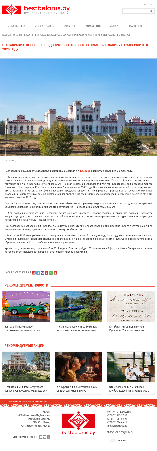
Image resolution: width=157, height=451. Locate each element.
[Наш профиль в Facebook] (48, 437)
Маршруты (136, 25)
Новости (28, 34)
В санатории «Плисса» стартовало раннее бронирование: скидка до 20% (26, 388)
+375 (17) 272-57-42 (117, 415)
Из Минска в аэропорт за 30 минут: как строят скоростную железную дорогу (77, 330)
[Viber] (42, 273)
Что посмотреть (15, 25)
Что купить (93, 25)
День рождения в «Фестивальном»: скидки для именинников (77, 388)
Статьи (114, 25)
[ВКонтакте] (34, 273)
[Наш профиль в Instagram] (40, 437)
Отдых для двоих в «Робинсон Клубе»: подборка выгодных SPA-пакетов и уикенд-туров (128, 390)
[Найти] (151, 11)
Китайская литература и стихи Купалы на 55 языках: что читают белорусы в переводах (128, 330)
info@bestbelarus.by (117, 425)
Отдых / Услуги (45, 25)
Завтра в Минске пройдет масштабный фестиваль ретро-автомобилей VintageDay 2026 (22, 330)
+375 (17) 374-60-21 (117, 422)
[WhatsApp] (51, 273)
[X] (55, 273)
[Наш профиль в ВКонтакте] (44, 437)
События (70, 25)
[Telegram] (38, 273)
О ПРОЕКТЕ (149, 4)
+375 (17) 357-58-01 (117, 418)
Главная (6, 34)
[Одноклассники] (47, 273)
